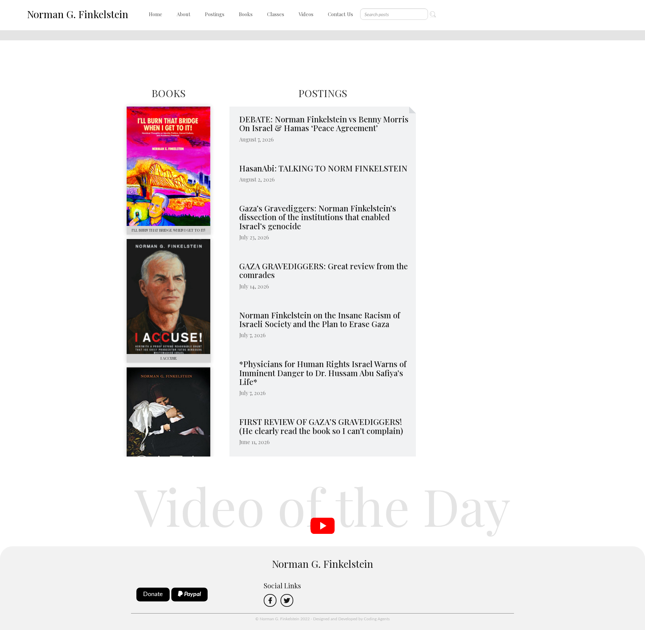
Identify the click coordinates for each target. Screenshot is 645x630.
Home (155, 14)
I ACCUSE (169, 358)
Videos (306, 14)
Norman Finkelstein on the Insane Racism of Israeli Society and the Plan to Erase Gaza (319, 319)
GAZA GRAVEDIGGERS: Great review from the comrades (323, 270)
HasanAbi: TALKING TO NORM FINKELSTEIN (323, 168)
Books (246, 14)
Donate (153, 594)
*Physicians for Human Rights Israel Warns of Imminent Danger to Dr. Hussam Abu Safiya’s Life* (322, 372)
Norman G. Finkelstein (77, 14)
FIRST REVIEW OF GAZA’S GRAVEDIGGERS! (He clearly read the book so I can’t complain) (321, 426)
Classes (275, 14)
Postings (214, 14)
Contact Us (340, 14)
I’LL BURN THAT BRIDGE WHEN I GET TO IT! (168, 230)
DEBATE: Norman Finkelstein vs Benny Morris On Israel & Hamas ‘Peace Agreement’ (323, 123)
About (183, 14)
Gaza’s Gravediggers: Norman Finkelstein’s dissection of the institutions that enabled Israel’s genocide (317, 217)
